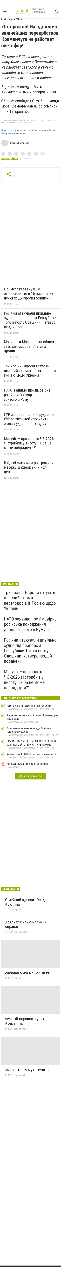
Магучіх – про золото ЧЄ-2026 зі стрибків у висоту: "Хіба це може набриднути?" (29, 443)
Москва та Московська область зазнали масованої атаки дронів (30, 346)
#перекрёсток (22, 130)
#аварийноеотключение (13, 133)
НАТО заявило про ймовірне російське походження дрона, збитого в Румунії (28, 395)
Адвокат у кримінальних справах (25, 924)
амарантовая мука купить (27, 1069)
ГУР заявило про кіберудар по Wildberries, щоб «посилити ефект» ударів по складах (29, 419)
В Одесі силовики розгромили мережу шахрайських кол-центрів (29, 467)
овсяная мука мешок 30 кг (27, 973)
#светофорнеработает (44, 130)
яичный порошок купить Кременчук (25, 1021)
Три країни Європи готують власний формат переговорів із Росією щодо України (30, 370)
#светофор (7, 130)
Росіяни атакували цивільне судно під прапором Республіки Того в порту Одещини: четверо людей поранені (30, 320)
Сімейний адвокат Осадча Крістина (27, 902)
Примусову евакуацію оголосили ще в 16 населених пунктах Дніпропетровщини (28, 293)
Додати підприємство (30, 776)
